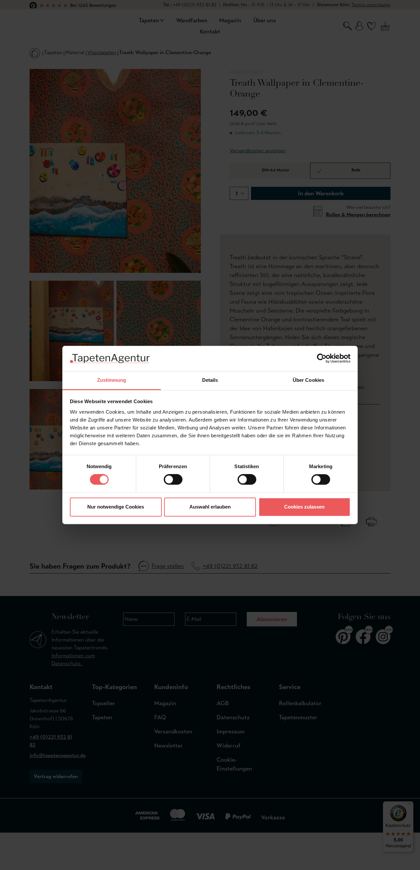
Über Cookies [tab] (308, 380)
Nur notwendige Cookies (115, 507)
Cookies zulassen (304, 507)
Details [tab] (210, 380)
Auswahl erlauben (210, 507)
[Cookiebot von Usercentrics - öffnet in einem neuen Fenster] (321, 358)
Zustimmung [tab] (111, 380)
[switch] (173, 479)
